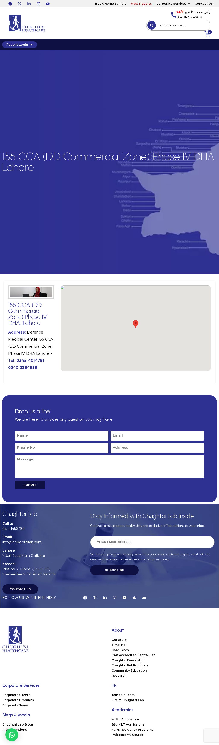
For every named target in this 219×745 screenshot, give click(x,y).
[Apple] (134, 598)
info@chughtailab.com (21, 542)
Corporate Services (171, 4)
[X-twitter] (19, 3)
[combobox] (178, 25)
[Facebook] (10, 3)
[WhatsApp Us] (11, 734)
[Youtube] (47, 3)
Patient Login (17, 44)
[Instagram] (38, 3)
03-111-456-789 (189, 17)
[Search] (151, 25)
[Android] (144, 598)
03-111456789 (13, 529)
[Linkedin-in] (29, 3)
